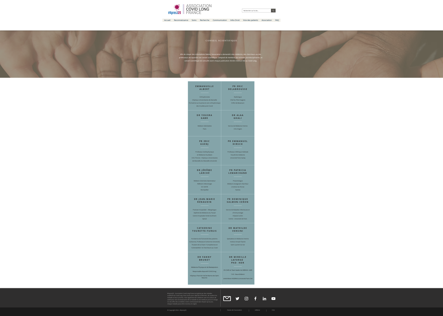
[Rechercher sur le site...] (273, 10)
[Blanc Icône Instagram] (246, 298)
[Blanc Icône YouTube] (273, 298)
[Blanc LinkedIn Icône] (264, 298)
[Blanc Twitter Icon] (237, 298)
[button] (181, 20)
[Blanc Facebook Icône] (255, 298)
